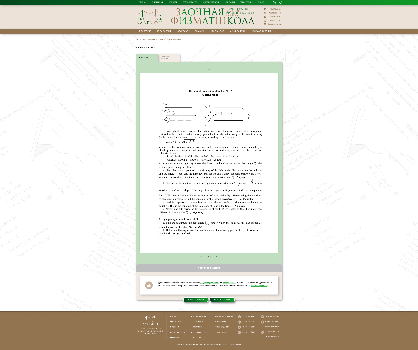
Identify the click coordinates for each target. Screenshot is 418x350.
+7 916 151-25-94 (274, 17)
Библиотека (220, 321)
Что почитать (199, 337)
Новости (174, 327)
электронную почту (259, 286)
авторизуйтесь (229, 283)
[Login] (274, 2)
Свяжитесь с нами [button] (275, 24)
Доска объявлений (224, 316)
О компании (175, 321)
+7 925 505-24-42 (274, 13)
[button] (204, 2)
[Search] (280, 2)
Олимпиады (198, 321)
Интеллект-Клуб (200, 332)
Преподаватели (177, 332)
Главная (137, 40)
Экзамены (197, 327)
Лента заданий (148, 40)
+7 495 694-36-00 (274, 9)
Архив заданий (222, 327)
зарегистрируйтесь (210, 283)
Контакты (175, 337)
